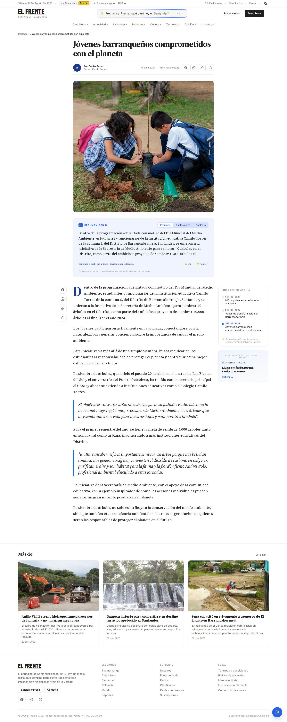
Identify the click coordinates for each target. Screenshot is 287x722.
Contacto (52, 689)
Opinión (190, 24)
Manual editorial (228, 680)
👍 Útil (187, 264)
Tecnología (172, 24)
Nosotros (165, 670)
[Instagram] (31, 699)
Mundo (106, 690)
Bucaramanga (110, 670)
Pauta (252, 3)
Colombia (207, 24)
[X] (40, 699)
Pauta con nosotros (172, 690)
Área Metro (80, 24)
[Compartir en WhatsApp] (193, 67)
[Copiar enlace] (202, 67)
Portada (22, 34)
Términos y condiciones (233, 670)
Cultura (155, 24)
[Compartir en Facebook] (185, 67)
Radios (164, 680)
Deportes (138, 24)
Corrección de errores (232, 690)
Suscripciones (169, 695)
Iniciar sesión (232, 13)
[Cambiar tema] (266, 3)
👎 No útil (201, 264)
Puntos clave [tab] (183, 225)
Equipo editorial (169, 675)
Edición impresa (213, 3)
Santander (120, 24)
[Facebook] (22, 699)
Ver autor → (262, 554)
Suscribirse (254, 13)
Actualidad (100, 24)
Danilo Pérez (95, 66)
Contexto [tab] (201, 225)
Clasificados (235, 3)
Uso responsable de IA (232, 685)
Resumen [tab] (165, 225)
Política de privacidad (231, 675)
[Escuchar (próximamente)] (210, 67)
